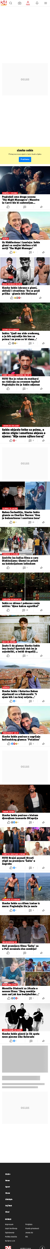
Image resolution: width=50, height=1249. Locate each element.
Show (7, 1193)
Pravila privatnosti (32, 1228)
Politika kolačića (11, 1237)
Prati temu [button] (25, 159)
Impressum (9, 1224)
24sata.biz (29, 1233)
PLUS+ (8, 1174)
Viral (7, 1212)
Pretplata (28, 1224)
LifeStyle (8, 1199)
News (7, 1180)
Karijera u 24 (10, 1241)
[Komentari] (25, 206)
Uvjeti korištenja (11, 1228)
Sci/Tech (8, 1205)
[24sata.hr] (3, 3)
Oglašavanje (9, 1233)
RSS (26, 1237)
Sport (7, 1187)
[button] (10, 3)
